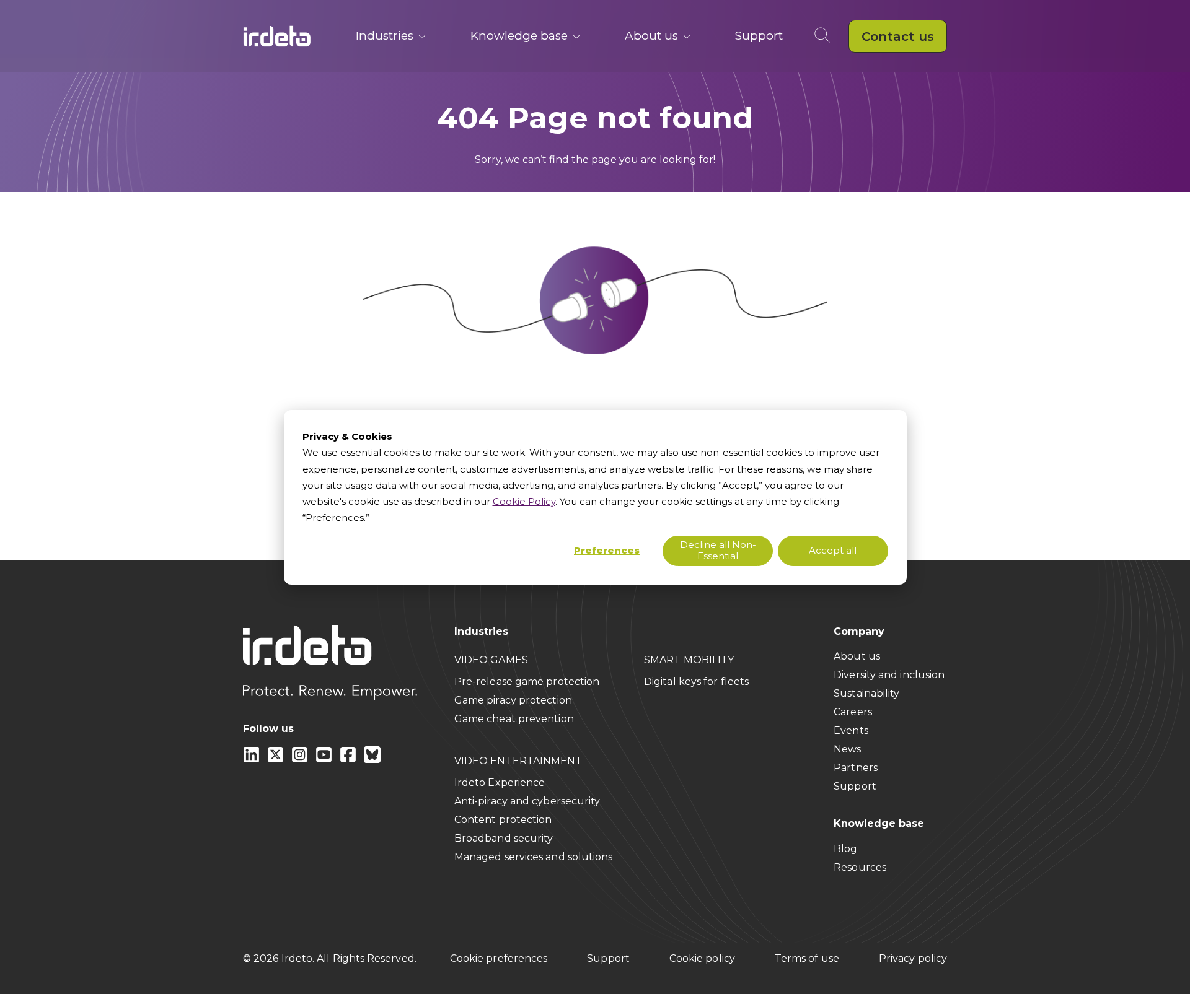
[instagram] (301, 759)
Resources (860, 867)
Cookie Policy (524, 501)
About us (651, 35)
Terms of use (807, 958)
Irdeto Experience (499, 782)
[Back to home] (277, 36)
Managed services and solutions (533, 857)
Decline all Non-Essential (718, 550)
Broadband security (503, 838)
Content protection (503, 820)
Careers (853, 712)
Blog (845, 849)
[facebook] (349, 759)
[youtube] (325, 759)
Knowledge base (519, 35)
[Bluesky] (372, 759)
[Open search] (825, 36)
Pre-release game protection (526, 681)
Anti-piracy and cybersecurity (527, 801)
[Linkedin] (252, 759)
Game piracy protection (513, 700)
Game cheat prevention (514, 719)
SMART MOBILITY (689, 660)
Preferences (607, 550)
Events (851, 730)
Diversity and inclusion (889, 675)
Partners (856, 768)
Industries (384, 35)
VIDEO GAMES (491, 660)
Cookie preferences (498, 958)
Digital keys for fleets (696, 681)
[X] (276, 759)
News (847, 749)
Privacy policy (913, 958)
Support (759, 35)
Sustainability (866, 693)
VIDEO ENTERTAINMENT (518, 761)
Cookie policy (702, 958)
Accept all (833, 550)
